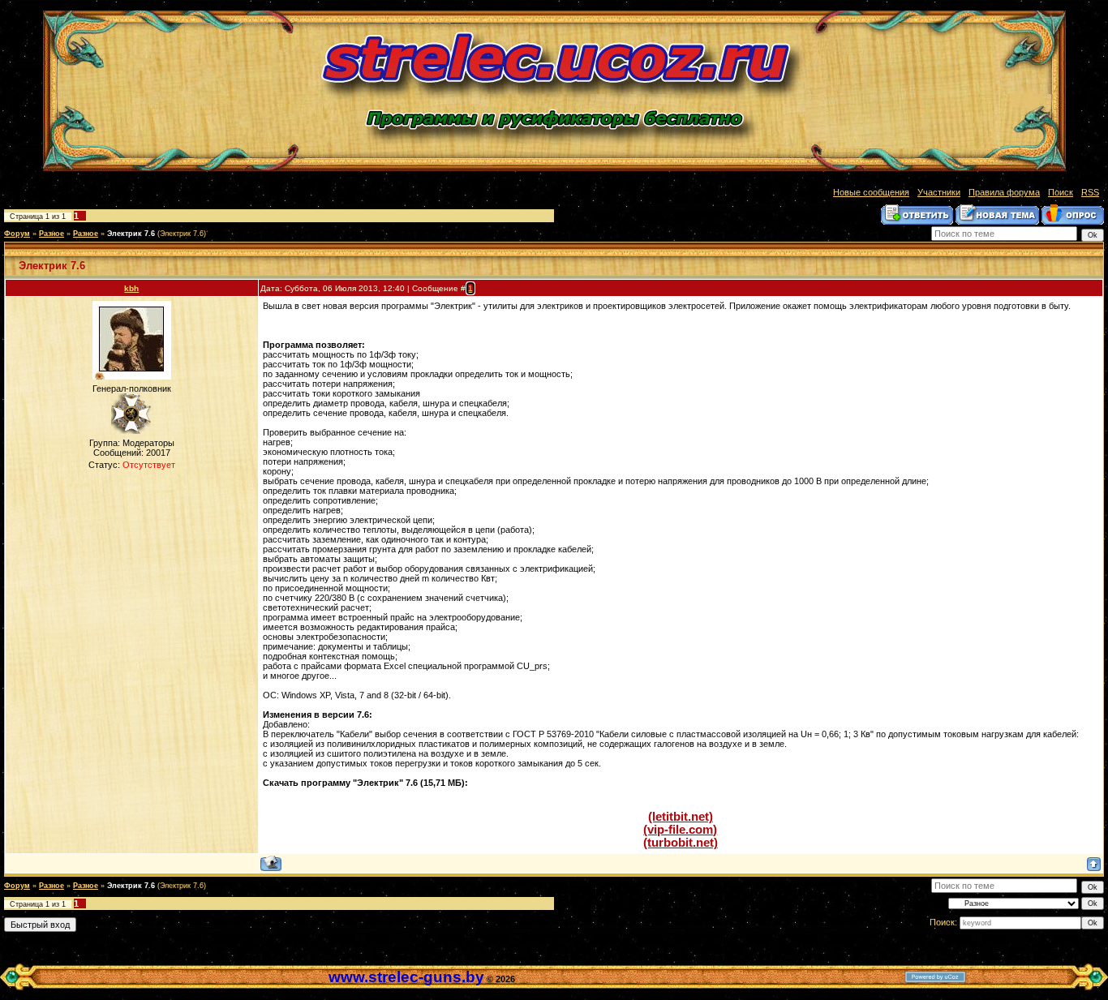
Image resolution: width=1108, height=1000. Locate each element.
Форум (17, 234)
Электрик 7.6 (131, 234)
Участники (938, 192)
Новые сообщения (871, 192)
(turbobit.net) (680, 842)
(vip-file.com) (680, 829)
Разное (51, 234)
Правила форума (1004, 192)
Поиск (1060, 192)
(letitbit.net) (680, 816)
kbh (131, 288)
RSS (1090, 192)
